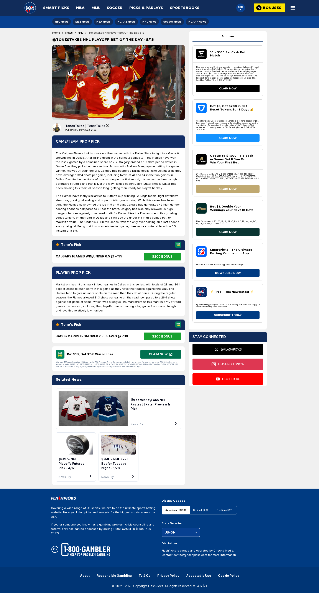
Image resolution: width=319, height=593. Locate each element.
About (85, 575)
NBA (80, 8)
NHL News (149, 21)
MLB (96, 8)
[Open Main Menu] (293, 8)
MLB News (82, 21)
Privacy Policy (168, 575)
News (69, 32)
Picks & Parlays (146, 8)
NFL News (61, 21)
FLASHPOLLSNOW (231, 364)
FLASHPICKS (231, 379)
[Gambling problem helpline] (85, 549)
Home (56, 32)
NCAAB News (126, 21)
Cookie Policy (228, 575)
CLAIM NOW (228, 88)
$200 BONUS (162, 256)
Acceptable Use (198, 575)
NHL (80, 32)
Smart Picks (56, 8)
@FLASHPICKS (231, 349)
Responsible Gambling (114, 575)
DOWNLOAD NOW (228, 273)
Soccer (114, 8)
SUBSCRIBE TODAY (228, 315)
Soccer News (172, 21)
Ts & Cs (144, 575)
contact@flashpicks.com (190, 555)
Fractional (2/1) (225, 510)
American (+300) (175, 510)
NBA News (103, 21)
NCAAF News (197, 21)
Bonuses (228, 36)
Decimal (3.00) (201, 510)
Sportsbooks (184, 8)
